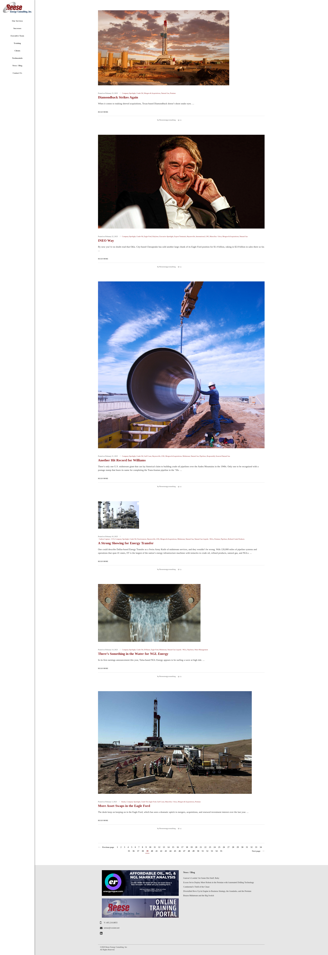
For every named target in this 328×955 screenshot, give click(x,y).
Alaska (123, 802)
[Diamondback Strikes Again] (163, 47)
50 (198, 851)
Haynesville (191, 236)
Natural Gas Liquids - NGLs (204, 539)
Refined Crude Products (236, 539)
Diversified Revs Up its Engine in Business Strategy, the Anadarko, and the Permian (217, 891)
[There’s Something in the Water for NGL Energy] (149, 612)
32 (251, 847)
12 (159, 847)
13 (164, 847)
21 (201, 847)
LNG (207, 236)
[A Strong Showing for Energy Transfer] (118, 514)
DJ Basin (147, 650)
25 (219, 847)
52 (207, 851)
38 (143, 851)
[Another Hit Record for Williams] (181, 364)
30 (242, 847)
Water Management (201, 650)
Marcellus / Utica (216, 236)
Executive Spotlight (166, 236)
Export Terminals (180, 236)
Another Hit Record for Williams (122, 460)
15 (173, 847)
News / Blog (189, 872)
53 (212, 851)
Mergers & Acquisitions (152, 93)
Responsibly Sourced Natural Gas (218, 456)
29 (238, 847)
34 (261, 847)
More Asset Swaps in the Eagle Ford (124, 806)
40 (152, 851)
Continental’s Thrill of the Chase (196, 887)
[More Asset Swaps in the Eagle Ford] (175, 742)
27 (228, 847)
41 (157, 851)
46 (180, 851)
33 (256, 847)
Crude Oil (139, 93)
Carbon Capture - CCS (106, 539)
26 (224, 847)
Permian (173, 93)
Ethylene (155, 236)
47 (184, 851)
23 (210, 847)
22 (205, 847)
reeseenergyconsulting (167, 120)
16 (178, 847)
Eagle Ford (148, 236)
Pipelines (203, 456)
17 (182, 847)
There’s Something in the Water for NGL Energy (133, 654)
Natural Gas (165, 93)
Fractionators (141, 539)
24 (215, 847)
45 (175, 851)
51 (203, 851)
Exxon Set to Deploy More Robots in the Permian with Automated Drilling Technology (218, 882)
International (200, 236)
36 (133, 851)
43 (166, 851)
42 (161, 851)
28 (233, 847)
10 (150, 847)
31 (247, 847)
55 (221, 851)
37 (138, 851)
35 (129, 851)
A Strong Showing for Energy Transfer (126, 543)
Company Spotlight (129, 93)
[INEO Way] (181, 181)
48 (189, 851)
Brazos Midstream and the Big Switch (198, 895)
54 (217, 851)
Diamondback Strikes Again (118, 97)
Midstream (186, 456)
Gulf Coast (147, 456)
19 (192, 847)
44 (170, 851)
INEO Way (106, 240)
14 (168, 847)
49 (193, 851)
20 (196, 847)
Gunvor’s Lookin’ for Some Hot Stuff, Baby (201, 878)
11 (155, 847)
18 (187, 847)
